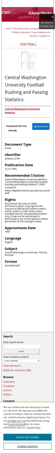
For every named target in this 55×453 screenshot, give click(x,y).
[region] (27, 427)
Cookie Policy (33, 427)
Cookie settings (16, 424)
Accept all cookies (27, 437)
